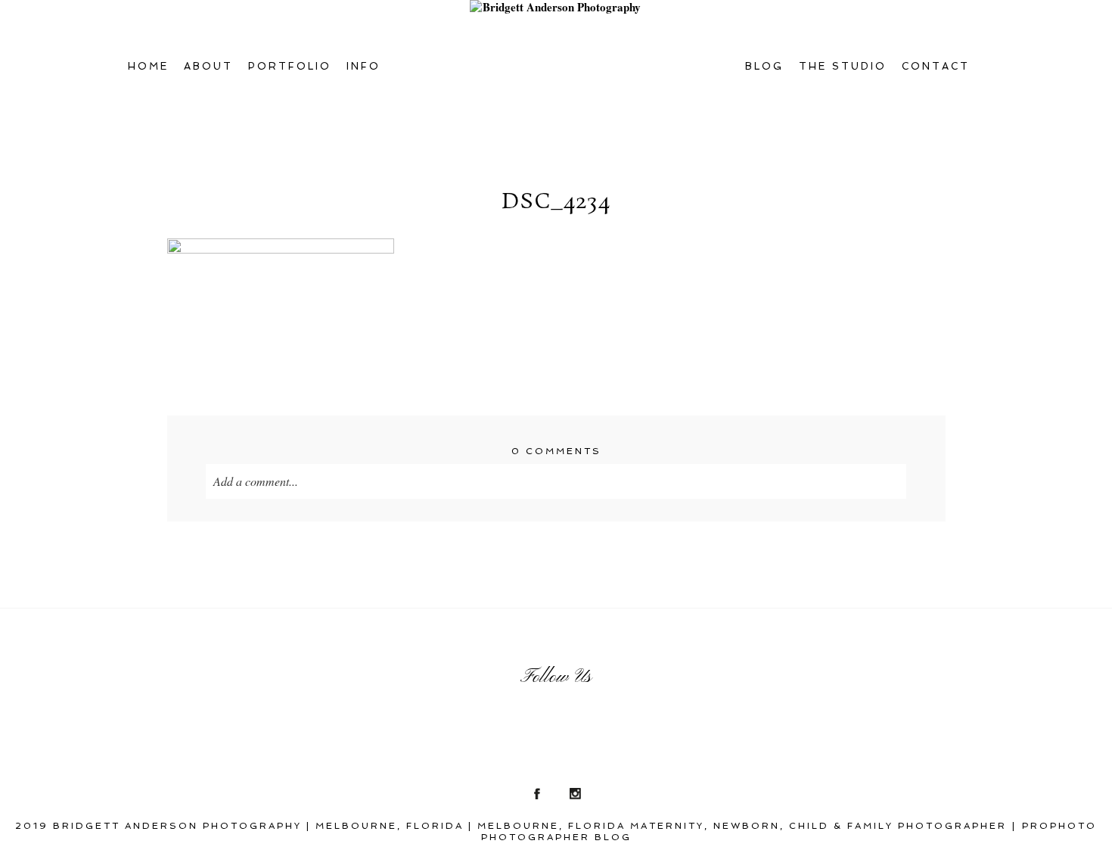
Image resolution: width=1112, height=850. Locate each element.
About (208, 66)
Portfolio (289, 66)
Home (148, 66)
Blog (764, 66)
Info (363, 66)
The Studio (843, 66)
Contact (936, 66)
